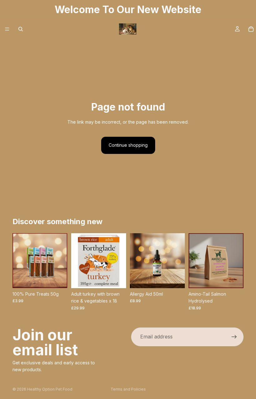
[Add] (116, 278)
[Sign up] (234, 336)
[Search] (20, 29)
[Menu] (7, 29)
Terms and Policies (128, 389)
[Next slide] (60, 261)
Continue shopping (128, 145)
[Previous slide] (19, 261)
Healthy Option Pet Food (49, 389)
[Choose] (57, 278)
